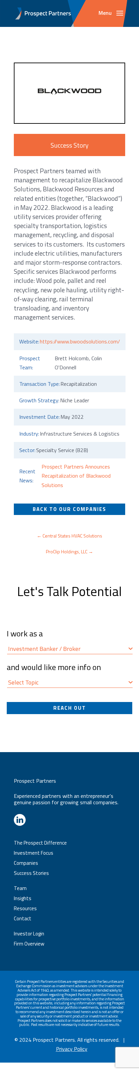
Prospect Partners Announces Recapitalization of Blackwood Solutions (76, 476)
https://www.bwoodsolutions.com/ (80, 341)
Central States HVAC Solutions (69, 535)
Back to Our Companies (69, 509)
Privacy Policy (71, 1049)
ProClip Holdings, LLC (69, 551)
